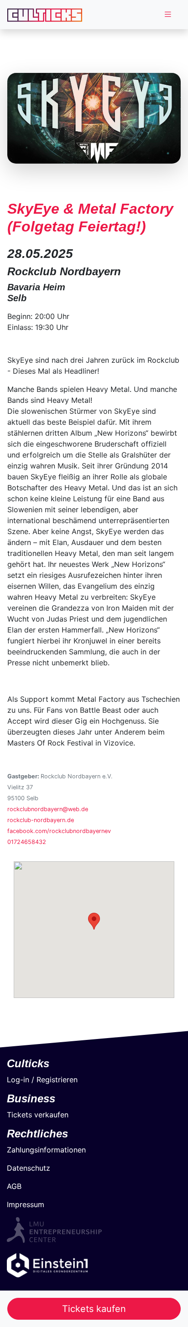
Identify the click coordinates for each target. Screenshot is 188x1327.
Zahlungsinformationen (46, 1149)
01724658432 (26, 841)
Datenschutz (28, 1168)
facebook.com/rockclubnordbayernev (59, 831)
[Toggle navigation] (168, 15)
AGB (14, 1186)
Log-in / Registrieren (42, 1079)
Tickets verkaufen (37, 1114)
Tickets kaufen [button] (94, 1308)
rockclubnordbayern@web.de (47, 809)
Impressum (25, 1204)
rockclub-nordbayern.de (40, 820)
